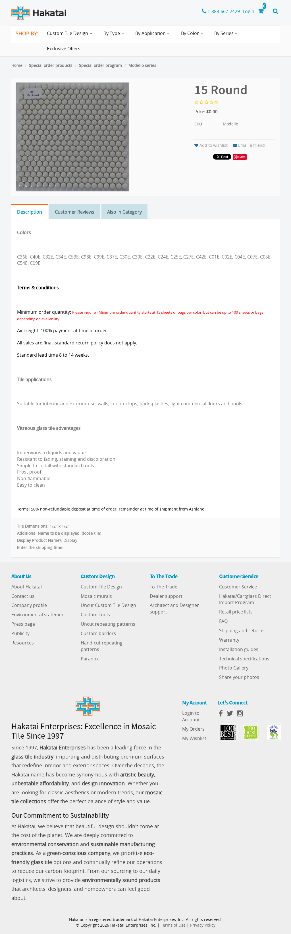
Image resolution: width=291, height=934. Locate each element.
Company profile (29, 605)
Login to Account (191, 716)
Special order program (100, 65)
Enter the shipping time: (40, 547)
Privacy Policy (202, 925)
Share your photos (239, 677)
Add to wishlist (213, 145)
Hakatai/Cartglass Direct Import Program (245, 599)
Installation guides (238, 649)
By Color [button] (190, 33)
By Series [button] (224, 33)
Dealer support (166, 596)
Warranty (229, 640)
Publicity (20, 633)
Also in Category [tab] (124, 212)
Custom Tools (95, 614)
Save (242, 157)
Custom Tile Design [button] (68, 33)
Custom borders (98, 633)
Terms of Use (173, 925)
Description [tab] (29, 212)
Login (248, 11)
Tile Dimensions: (33, 526)
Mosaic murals (96, 596)
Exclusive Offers (63, 49)
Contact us (22, 596)
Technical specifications (244, 659)
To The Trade (163, 587)
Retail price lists (236, 612)
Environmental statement (38, 614)
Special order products (50, 65)
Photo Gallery (233, 668)
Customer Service (238, 587)
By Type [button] (112, 33)
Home (16, 65)
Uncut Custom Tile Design (108, 605)
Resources (22, 643)
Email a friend (251, 145)
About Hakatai (26, 587)
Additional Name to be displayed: (49, 533)
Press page (23, 624)
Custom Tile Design (101, 587)
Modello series (142, 65)
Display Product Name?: (39, 540)
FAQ (223, 621)
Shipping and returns (242, 630)
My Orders (193, 729)
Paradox (90, 659)
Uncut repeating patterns (108, 624)
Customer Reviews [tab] (74, 212)
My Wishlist (194, 738)
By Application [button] (151, 33)
